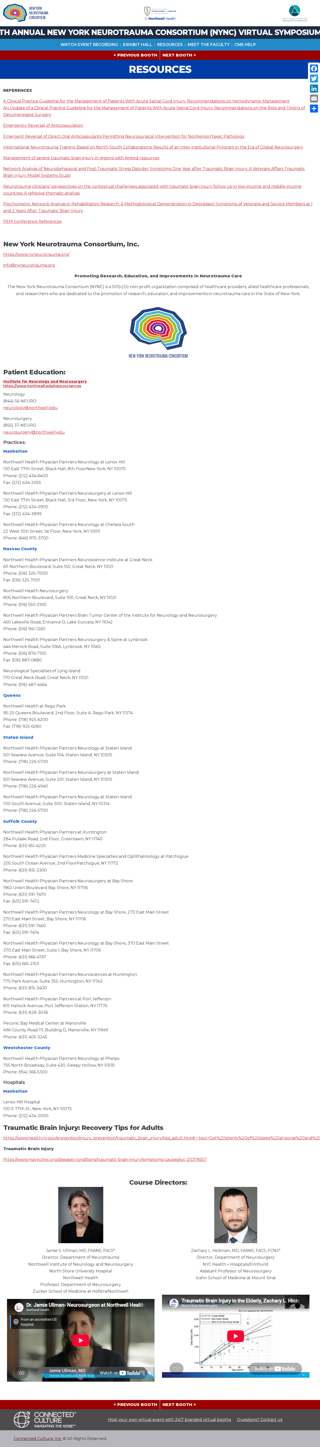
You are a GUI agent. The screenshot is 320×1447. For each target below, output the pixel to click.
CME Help (245, 44)
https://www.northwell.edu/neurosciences (42, 386)
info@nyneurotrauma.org (29, 265)
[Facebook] (314, 69)
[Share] (314, 109)
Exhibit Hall (137, 44)
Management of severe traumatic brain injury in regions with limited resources (81, 158)
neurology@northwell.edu (30, 407)
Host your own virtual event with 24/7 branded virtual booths (169, 1419)
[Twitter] (314, 79)
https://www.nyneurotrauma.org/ (36, 254)
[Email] (314, 99)
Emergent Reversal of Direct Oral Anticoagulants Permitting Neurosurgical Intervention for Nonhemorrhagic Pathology (123, 136)
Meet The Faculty (209, 44)
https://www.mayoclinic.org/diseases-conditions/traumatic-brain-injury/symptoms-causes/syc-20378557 (105, 1159)
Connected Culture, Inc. (38, 1438)
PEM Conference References (32, 221)
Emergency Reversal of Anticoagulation (43, 125)
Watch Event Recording (89, 44)
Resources (170, 44)
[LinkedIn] (314, 89)
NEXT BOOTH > (179, 55)
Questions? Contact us (259, 1419)
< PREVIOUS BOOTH (135, 55)
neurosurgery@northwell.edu (34, 432)
